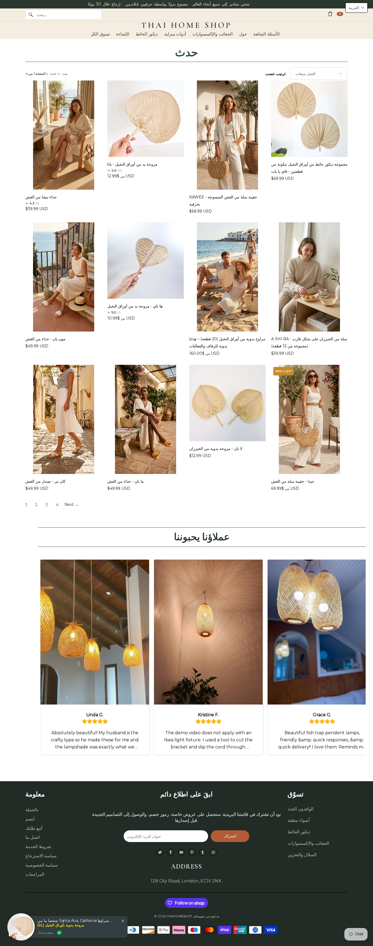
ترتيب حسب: (276, 73)
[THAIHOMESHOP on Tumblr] (202, 852)
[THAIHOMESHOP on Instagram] (213, 852)
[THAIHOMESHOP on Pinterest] (192, 852)
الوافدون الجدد (300, 809)
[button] (356, 7)
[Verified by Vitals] (59, 932)
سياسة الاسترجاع (41, 856)
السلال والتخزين (302, 855)
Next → (72, 505)
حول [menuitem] (243, 34)
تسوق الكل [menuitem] (100, 34)
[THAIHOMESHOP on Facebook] (170, 852)
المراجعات (34, 874)
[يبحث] (30, 15)
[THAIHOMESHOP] (186, 25)
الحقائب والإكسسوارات (308, 843)
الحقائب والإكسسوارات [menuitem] (213, 34)
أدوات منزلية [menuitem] (175, 34)
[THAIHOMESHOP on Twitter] (160, 852)
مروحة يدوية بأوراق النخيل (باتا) (60, 925)
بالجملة (31, 810)
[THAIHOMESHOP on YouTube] (181, 852)
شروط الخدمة (38, 846)
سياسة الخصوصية (41, 865)
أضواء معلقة (299, 820)
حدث (186, 52)
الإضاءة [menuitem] (122, 34)
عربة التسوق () (340, 14)
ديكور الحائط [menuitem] (147, 34)
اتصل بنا (32, 837)
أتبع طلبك (33, 828)
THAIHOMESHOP (179, 916)
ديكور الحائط (299, 832)
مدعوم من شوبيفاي (206, 916)
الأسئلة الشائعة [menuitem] (266, 34)
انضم (29, 819)
